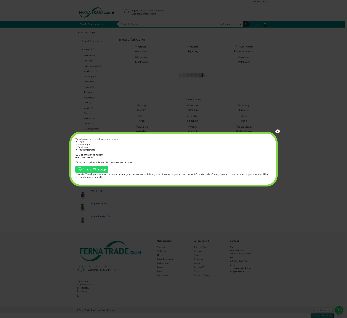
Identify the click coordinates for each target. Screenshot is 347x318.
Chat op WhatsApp (94, 169)
